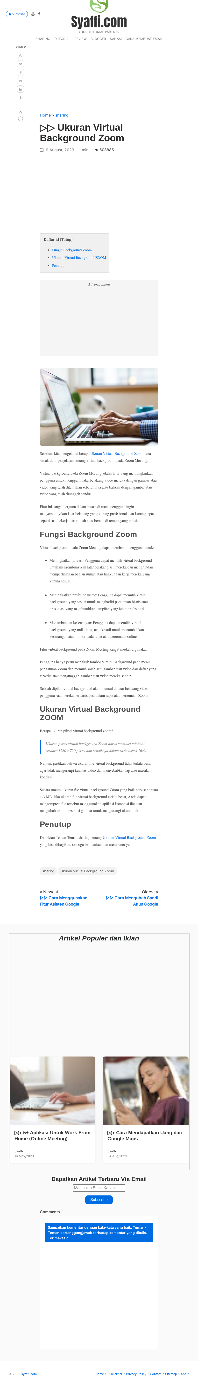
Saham (116, 39)
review (80, 39)
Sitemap (171, 1374)
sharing (42, 39)
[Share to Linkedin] (20, 89)
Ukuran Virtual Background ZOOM (79, 257)
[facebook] (38, 13)
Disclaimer (115, 1374)
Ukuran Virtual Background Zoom (116, 453)
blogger (98, 39)
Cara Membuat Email (144, 39)
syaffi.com (29, 1374)
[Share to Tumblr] (20, 97)
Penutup (58, 265)
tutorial (62, 39)
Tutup (66, 239)
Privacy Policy (136, 1374)
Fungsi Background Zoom (72, 249)
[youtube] (32, 13)
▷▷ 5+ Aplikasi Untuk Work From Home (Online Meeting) (52, 1135)
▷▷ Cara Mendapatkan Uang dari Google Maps (145, 1135)
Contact (156, 1374)
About (185, 1374)
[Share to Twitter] (20, 63)
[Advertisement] (99, 72)
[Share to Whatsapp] (20, 55)
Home (46, 115)
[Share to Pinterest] (20, 80)
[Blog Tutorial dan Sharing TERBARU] (99, 13)
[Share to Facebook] (20, 72)
